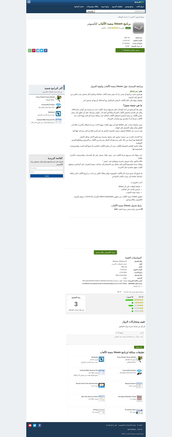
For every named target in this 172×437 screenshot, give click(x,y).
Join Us (139, 429)
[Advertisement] (86, 69)
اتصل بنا (139, 425)
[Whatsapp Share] (30, 50)
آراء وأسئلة (136, 286)
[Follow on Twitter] (35, 425)
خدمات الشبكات (73, 310)
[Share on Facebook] (45, 50)
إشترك (47, 176)
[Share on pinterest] (34, 50)
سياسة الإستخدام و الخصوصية (127, 425)
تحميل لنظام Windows (131, 50)
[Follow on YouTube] (30, 425)
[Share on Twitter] (41, 50)
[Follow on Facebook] (40, 425)
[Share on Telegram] (38, 50)
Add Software (132, 429)
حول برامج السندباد (111, 425)
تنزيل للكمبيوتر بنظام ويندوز (105, 252)
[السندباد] (134, 2)
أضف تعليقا (139, 347)
